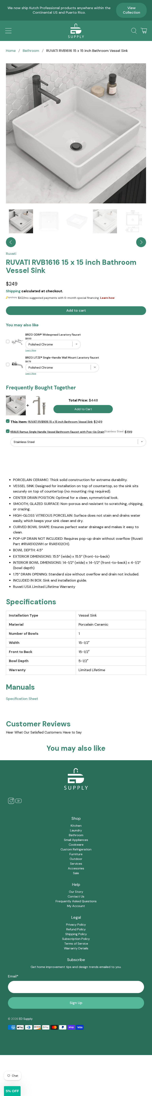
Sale (76, 873)
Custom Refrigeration (76, 849)
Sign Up (76, 1002)
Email (13, 976)
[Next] (141, 242)
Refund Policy (76, 929)
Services (76, 864)
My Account (76, 906)
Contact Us (76, 896)
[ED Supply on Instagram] (11, 803)
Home (11, 50)
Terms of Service (76, 943)
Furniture (76, 854)
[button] (12, 1091)
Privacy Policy (76, 924)
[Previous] (11, 242)
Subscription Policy (76, 939)
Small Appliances (76, 840)
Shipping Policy (76, 934)
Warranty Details (76, 948)
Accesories (76, 868)
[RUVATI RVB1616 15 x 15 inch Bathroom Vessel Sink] (76, 133)
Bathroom (31, 50)
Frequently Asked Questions (76, 901)
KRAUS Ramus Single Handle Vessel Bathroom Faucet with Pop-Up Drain (57, 432)
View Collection (131, 10)
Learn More (30, 350)
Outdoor (76, 859)
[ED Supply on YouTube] (18, 803)
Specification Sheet (22, 698)
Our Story (76, 892)
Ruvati (11, 253)
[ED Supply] (76, 31)
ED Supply (25, 1019)
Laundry (76, 830)
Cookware (76, 845)
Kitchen (76, 826)
